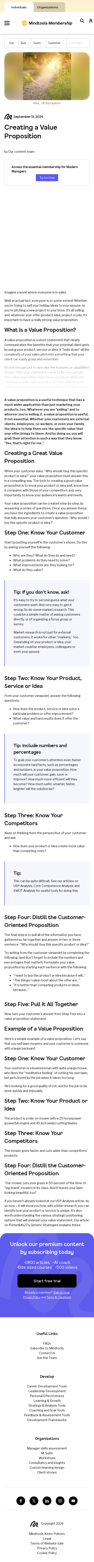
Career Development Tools (47, 1386)
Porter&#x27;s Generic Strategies (33, 1225)
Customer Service (44, 43)
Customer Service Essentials (66, 43)
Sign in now (61, 1292)
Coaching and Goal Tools (47, 1410)
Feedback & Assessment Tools (47, 1415)
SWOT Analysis (24, 890)
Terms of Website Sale (47, 1543)
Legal (47, 1538)
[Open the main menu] (7, 23)
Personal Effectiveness (47, 1396)
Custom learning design (47, 1467)
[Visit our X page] (34, 1500)
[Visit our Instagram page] (60, 1500)
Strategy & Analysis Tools (47, 1405)
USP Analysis (23, 886)
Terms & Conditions (59, 1297)
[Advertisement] (47, 238)
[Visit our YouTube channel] (73, 1500)
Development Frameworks (47, 1420)
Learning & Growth (47, 1400)
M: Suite (47, 1453)
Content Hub (17, 43)
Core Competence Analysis (54, 886)
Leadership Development (47, 1391)
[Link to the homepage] (47, 23)
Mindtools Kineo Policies (47, 1534)
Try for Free (47, 177)
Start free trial (47, 1280)
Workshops (47, 1458)
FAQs (47, 1343)
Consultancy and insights (47, 1463)
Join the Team (47, 1358)
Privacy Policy (31, 1297)
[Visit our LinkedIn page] (47, 1500)
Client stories (47, 1472)
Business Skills (30, 43)
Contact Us (47, 1353)
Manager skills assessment (47, 1448)
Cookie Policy (47, 1553)
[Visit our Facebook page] (20, 1500)
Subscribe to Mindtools (47, 1348)
